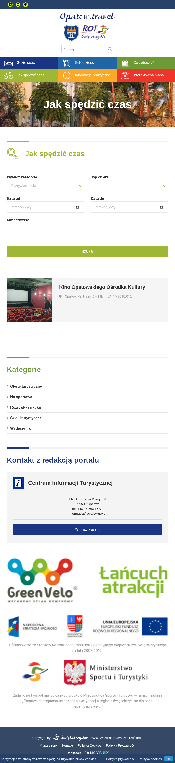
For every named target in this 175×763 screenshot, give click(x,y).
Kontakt (67, 745)
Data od (13, 198)
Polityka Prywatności (120, 745)
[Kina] (129, 185)
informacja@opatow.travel (87, 513)
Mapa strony (49, 745)
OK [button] (168, 759)
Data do (97, 198)
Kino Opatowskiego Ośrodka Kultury (102, 287)
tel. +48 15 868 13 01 (87, 508)
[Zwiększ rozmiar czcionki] (10, 4)
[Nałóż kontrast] (25, 4)
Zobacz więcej (87, 529)
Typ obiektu (101, 177)
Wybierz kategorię (22, 177)
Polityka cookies (150, 759)
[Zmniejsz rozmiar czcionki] (18, 4)
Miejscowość (18, 220)
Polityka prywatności (120, 759)
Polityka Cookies (89, 745)
